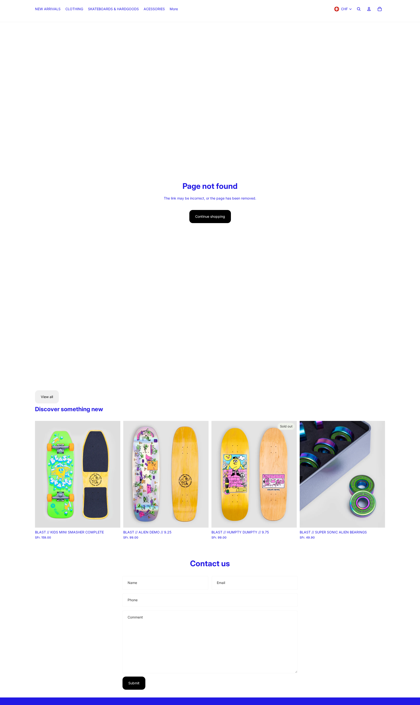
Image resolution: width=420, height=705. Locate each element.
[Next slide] (113, 474)
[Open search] (358, 9)
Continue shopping (210, 216)
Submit (134, 683)
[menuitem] (174, 9)
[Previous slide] (42, 474)
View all (47, 397)
